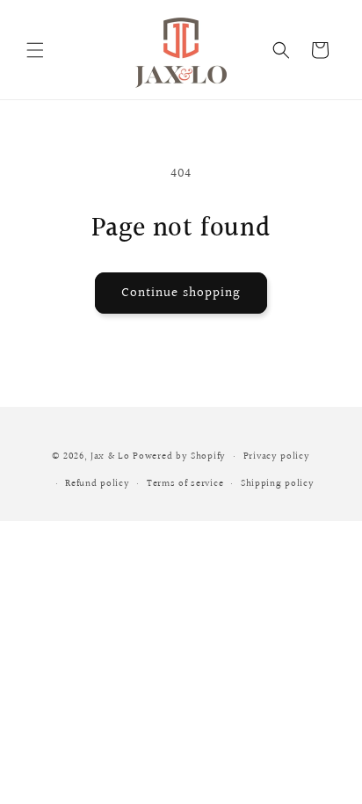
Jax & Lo (110, 456)
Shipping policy (278, 483)
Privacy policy (276, 456)
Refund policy (97, 483)
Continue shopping (181, 293)
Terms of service (185, 483)
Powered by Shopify (179, 456)
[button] (35, 50)
